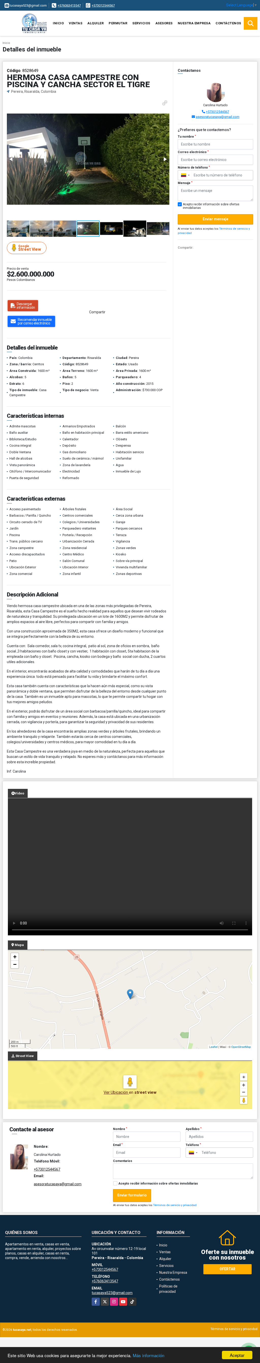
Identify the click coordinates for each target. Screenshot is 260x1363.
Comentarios (122, 1161)
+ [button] (15, 957)
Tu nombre (187, 137)
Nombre (120, 1129)
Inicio (58, 23)
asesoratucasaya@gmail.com (217, 117)
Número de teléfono (194, 168)
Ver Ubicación (116, 1092)
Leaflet (213, 1047)
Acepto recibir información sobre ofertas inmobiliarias (158, 1183)
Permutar (118, 23)
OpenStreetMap (241, 1047)
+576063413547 (69, 5)
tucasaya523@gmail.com (112, 1293)
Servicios (141, 23)
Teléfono (193, 1145)
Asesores (164, 23)
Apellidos (194, 1129)
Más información (148, 1355)
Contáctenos (228, 23)
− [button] (15, 964)
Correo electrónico (193, 152)
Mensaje (185, 183)
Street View (29, 248)
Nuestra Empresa (194, 23)
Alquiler (95, 23)
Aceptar (237, 1355)
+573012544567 (103, 5)
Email (118, 1145)
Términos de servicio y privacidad (175, 1205)
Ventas (75, 23)
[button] (165, 103)
